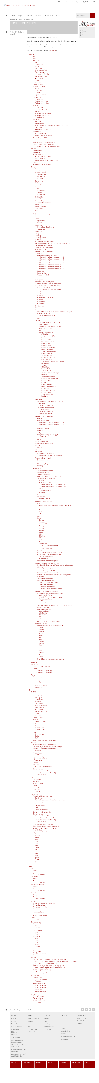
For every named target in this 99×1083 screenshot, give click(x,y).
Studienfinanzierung (40, 187)
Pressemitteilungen (38, 677)
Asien (38, 508)
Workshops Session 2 (41, 987)
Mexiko (41, 540)
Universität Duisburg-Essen (48, 347)
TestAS (41, 601)
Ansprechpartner (39, 117)
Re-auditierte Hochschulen (40, 907)
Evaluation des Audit (38, 913)
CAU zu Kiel (44, 375)
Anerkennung (38, 183)
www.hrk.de (53, 51)
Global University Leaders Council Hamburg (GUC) (50, 552)
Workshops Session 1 (41, 985)
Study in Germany (39, 798)
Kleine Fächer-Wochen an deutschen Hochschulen (50, 401)
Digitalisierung (41, 221)
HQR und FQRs (41, 176)
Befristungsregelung (42, 464)
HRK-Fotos (38, 683)
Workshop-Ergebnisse (41, 979)
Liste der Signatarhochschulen (47, 315)
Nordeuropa (42, 520)
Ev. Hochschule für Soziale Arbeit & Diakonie (52, 361)
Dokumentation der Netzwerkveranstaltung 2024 (51, 267)
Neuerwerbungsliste (40, 111)
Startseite (31, 54)
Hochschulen (85, 31)
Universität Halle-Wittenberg (48, 357)
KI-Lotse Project (37, 753)
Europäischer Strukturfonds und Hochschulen (51, 588)
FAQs (40, 619)
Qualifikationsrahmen (41, 175)
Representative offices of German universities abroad (47, 832)
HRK (11, 19)
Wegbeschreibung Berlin (41, 99)
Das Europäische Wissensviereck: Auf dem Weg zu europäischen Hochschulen (54, 575)
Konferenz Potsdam (40, 173)
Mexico (37, 857)
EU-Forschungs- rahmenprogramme (44, 241)
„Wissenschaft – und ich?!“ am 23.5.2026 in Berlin (46, 146)
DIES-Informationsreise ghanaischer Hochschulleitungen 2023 (55, 505)
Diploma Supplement (40, 158)
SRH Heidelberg (45, 367)
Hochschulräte (41, 303)
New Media (36, 764)
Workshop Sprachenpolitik (46, 499)
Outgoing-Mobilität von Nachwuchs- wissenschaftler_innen (48, 965)
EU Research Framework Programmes (45, 771)
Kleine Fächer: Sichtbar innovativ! (46, 407)
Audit (30, 866)
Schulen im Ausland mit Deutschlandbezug (50, 597)
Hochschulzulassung (40, 185)
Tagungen (35, 668)
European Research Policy (40, 769)
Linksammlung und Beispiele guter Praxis (50, 326)
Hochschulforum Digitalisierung (45, 227)
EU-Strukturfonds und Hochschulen (44, 247)
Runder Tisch (36, 936)
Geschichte (36, 119)
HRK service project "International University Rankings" (47, 746)
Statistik (37, 449)
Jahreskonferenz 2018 (39, 983)
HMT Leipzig (44, 382)
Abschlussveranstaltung (45, 328)
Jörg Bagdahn (39, 62)
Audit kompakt (35, 876)
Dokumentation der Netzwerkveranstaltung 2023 (51, 265)
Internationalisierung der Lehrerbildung (47, 571)
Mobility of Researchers (41, 809)
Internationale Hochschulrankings (44, 251)
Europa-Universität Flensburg (48, 351)
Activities (33, 743)
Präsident (35, 58)
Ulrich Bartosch (39, 64)
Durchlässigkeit (39, 197)
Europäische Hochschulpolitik (45, 578)
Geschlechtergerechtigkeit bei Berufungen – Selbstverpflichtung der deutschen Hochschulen (54, 313)
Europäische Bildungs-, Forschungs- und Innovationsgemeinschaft (53, 243)
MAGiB (39, 318)
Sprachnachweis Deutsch (45, 599)
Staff (34, 724)
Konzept (35, 870)
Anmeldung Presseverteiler (40, 685)
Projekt (33, 917)
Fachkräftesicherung (40, 171)
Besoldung (40, 466)
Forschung (36, 234)
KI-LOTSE (37, 445)
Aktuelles (39, 253)
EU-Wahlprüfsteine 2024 (43, 287)
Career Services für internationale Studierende (45, 963)
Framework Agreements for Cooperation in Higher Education (51, 800)
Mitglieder (33, 148)
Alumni (37, 210)
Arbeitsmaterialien (38, 154)
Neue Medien (38, 225)
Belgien (41, 633)
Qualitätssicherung (40, 306)
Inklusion (39, 222)
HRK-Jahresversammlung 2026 (43, 670)
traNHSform (40, 439)
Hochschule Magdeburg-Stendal (49, 386)
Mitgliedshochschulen (39, 150)
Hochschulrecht (39, 299)
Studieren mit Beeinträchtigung (43, 203)
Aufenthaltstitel (43, 613)
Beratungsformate (36, 922)
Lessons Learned (43, 324)
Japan (40, 514)
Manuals (33, 957)
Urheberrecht (38, 447)
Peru (40, 542)
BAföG (38, 189)
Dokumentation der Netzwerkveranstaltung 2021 (51, 261)
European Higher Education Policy (42, 812)
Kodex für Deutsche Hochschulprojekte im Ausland (50, 659)
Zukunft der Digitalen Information (44, 443)
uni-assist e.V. (42, 603)
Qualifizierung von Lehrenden (42, 217)
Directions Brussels (40, 730)
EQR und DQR (40, 178)
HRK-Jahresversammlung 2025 (43, 672)
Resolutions (36, 790)
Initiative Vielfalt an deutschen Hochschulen (48, 322)
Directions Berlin (39, 728)
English (93, 2)
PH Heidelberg (44, 365)
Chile (40, 534)
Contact (35, 785)
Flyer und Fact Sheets (38, 996)
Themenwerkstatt (37, 924)
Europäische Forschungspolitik (45, 580)
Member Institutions (40, 721)
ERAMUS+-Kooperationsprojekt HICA (51, 545)
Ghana (40, 645)
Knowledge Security (38, 830)
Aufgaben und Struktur (39, 86)
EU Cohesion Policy (40, 775)
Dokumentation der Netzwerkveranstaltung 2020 (51, 259)
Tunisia (37, 859)
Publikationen (34, 664)
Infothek (33, 901)
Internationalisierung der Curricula (46, 569)
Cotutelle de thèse (43, 615)
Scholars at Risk (43, 558)
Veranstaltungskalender (43, 275)
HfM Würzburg (44, 396)
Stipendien (40, 192)
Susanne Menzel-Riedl (41, 70)
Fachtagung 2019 (37, 977)
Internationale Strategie (43, 472)
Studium (35, 169)
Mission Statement (38, 84)
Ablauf (35, 872)
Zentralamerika (43, 544)
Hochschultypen (41, 301)
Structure (35, 719)
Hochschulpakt (39, 199)
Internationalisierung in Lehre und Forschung (47, 563)
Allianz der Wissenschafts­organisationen (44, 142)
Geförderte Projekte (44, 409)
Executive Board (37, 696)
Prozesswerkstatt (37, 930)
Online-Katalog (39, 107)
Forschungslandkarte (40, 237)
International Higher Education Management (44, 828)
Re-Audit (33, 893)
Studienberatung (39, 201)
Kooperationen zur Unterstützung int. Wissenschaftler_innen (49, 967)
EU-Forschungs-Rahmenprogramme (48, 582)
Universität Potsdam (46, 392)
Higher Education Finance (40, 759)
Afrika (38, 503)
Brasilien (41, 532)
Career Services (39, 208)
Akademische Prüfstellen (45, 595)
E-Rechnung (38, 140)
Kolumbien (42, 536)
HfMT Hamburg (45, 363)
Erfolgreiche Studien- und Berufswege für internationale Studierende (55, 605)
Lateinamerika (40, 528)
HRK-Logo (38, 681)
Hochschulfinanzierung (41, 294)
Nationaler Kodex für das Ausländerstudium (48, 621)
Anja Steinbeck (39, 78)
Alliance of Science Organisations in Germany (45, 740)
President (35, 694)
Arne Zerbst (38, 82)
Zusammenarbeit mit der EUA (47, 584)
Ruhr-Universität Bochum (47, 342)
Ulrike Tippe (38, 80)
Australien (39, 516)
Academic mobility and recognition (42, 796)
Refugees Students (40, 806)
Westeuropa (42, 522)
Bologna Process (37, 761)
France (37, 847)
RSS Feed (87, 2)
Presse (33, 675)
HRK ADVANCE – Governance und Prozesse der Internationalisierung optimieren (55, 566)
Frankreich (41, 641)
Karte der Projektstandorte (46, 332)
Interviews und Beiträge (43, 74)
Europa (39, 518)
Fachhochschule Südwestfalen (49, 371)
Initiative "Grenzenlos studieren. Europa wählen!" (50, 289)
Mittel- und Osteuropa (44, 524)
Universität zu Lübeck (46, 384)
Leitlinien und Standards (43, 474)
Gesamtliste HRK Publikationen (41, 666)
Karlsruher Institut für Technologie (50, 373)
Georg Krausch (39, 68)
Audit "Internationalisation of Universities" (44, 745)
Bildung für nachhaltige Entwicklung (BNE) (48, 435)
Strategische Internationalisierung (44, 470)
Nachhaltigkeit (39, 433)
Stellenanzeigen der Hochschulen (43, 135)
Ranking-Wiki (40, 271)
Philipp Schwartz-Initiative (46, 556)
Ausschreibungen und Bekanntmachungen (44, 138)
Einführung (38, 236)
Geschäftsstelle (37, 97)
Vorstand (39, 90)
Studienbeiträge (41, 194)
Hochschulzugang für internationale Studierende (50, 593)
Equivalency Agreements (41, 802)
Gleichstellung (38, 310)
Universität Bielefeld (46, 340)
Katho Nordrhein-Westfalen (48, 376)
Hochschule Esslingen (47, 349)
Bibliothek (35, 105)
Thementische (38, 981)
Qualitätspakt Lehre (40, 229)
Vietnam (41, 656)
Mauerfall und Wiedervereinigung (43, 129)
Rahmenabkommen (44, 617)
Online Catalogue (39, 734)
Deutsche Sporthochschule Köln (49, 378)
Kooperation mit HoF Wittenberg (43, 113)
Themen (33, 167)
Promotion (38, 239)
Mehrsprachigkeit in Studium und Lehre (43, 971)
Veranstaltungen (37, 911)
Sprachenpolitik (41, 497)
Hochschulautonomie (41, 292)
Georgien (41, 643)
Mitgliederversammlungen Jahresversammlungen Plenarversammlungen (54, 125)
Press (32, 777)
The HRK (33, 692)
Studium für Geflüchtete (43, 607)
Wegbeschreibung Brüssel (42, 103)
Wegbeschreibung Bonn (41, 101)
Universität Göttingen (46, 353)
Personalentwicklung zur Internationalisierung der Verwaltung (49, 959)
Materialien (40, 277)
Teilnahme (35, 919)
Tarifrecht (39, 462)
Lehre (34, 213)
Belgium (37, 838)
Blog (40, 330)
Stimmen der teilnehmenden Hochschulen (44, 903)
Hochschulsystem (38, 280)
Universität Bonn (45, 344)
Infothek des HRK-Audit (39, 1000)
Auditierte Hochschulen (39, 905)
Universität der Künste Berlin (48, 338)
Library (35, 732)
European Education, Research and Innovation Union (49, 818)
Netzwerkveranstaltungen (43, 420)
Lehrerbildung (38, 219)
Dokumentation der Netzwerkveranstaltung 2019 (51, 257)
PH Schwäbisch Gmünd (47, 394)
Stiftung (37, 88)
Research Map (37, 755)
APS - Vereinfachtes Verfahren (43, 156)
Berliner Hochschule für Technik (49, 336)
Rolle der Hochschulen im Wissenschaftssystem (48, 283)
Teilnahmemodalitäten (39, 874)
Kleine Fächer (38, 399)
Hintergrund (42, 403)
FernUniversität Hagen (46, 355)
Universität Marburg (46, 388)
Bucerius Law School (46, 359)
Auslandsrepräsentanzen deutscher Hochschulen (50, 625)
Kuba (40, 538)
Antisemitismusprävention (42, 308)
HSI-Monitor (40, 495)
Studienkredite (40, 190)
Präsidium (36, 60)
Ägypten (41, 627)
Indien (40, 512)
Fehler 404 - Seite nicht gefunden (17, 33)
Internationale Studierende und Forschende (46, 591)
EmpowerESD (42, 437)
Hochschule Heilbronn (46, 369)
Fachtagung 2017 (37, 990)
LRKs (34, 162)
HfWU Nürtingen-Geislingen (48, 390)
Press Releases (37, 779)
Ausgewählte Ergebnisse (45, 413)
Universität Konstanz (46, 380)
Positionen (34, 662)
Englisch (31, 690)
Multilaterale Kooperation (45, 548)
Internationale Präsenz (41, 623)
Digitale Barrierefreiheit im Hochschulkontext (50, 455)
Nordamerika (40, 550)
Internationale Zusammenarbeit (43, 501)
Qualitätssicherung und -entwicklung (44, 215)
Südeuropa (42, 526)
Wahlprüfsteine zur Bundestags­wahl (44, 282)
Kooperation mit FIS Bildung (42, 115)
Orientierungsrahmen (42, 460)
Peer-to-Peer (36, 943)
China (40, 510)
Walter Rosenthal (39, 72)
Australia (37, 836)
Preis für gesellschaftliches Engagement (43, 144)
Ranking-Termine (41, 273)
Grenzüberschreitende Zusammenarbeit (47, 573)
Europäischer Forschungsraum (43, 245)
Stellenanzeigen (37, 131)
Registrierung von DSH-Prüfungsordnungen (46, 160)
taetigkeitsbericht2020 (35, 1003)
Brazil (36, 839)
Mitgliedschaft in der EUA (41, 249)
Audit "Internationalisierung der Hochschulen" (49, 476)
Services (37, 736)
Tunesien (41, 653)
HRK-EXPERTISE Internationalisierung (39, 915)
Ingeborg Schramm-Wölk (41, 76)
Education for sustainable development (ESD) (45, 748)
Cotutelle (37, 804)
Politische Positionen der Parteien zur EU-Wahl (47, 285)
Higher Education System (40, 757)
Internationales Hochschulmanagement (47, 561)
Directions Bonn (39, 726)
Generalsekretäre (39, 123)
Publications (36, 792)
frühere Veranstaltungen (39, 992)
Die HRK (33, 56)
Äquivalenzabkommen (45, 611)
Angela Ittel (38, 66)
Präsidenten (38, 121)
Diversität (37, 320)
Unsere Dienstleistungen (41, 109)
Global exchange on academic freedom (43, 824)
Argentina (37, 834)
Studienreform (39, 181)
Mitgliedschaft (37, 152)
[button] (15, 1009)
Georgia (37, 849)
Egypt (36, 845)
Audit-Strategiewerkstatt (37, 885)
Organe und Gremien (40, 95)
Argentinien (42, 530)
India (36, 853)
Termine (39, 426)
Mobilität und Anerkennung (44, 609)
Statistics (35, 762)
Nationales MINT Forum (41, 441)
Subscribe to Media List (39, 783)
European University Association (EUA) (45, 773)
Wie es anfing (38, 127)
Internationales (37, 468)
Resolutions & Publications (38, 788)
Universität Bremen (46, 345)
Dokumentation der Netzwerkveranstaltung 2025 (51, 268)
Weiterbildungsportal (40, 206)
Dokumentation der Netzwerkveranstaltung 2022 (51, 263)
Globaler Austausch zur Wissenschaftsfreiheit (49, 554)
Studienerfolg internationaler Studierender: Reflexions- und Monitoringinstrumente (55, 961)
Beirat (38, 92)
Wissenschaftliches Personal (43, 458)
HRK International (36, 794)
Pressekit (35, 679)
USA (40, 654)
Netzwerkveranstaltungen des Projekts (47, 255)
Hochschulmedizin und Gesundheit (44, 298)
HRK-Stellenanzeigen (40, 133)
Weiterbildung (38, 205)
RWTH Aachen (44, 334)
